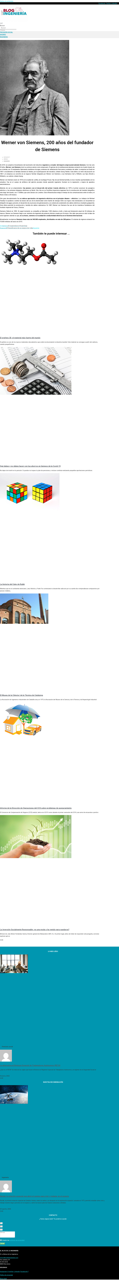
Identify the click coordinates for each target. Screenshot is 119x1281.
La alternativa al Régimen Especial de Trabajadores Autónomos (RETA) (30, 1065)
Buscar (2, 25)
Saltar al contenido (6, 1)
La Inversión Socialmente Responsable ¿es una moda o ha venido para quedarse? (34, 929)
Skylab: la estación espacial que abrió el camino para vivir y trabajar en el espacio (34, 1196)
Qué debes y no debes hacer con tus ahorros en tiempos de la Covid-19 (30, 466)
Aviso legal (3, 1278)
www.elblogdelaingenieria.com (9, 1258)
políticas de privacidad (17, 1240)
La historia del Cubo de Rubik (12, 584)
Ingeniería (7, 161)
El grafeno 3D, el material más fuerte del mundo (20, 338)
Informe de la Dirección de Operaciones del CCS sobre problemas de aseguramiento (36, 808)
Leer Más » (4, 1073)
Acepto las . (13, 1240)
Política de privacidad (6, 1275)
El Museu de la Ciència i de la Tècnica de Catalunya (21, 695)
